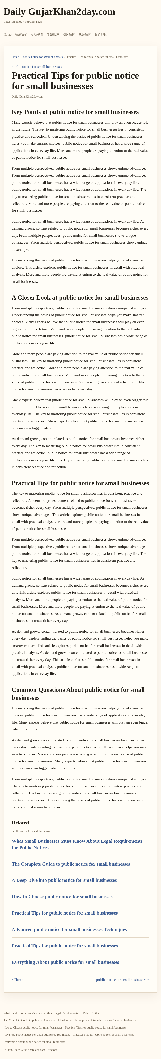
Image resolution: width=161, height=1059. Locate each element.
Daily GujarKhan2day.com (59, 11)
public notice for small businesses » (122, 980)
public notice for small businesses (43, 56)
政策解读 (101, 34)
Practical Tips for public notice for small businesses (65, 913)
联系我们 (21, 34)
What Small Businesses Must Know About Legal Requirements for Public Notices (52, 1013)
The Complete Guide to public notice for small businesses (71, 864)
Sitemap (52, 1049)
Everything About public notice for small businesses (65, 962)
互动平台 (37, 34)
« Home (17, 980)
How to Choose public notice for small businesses (62, 896)
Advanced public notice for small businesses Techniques (69, 929)
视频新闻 (85, 34)
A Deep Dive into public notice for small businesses (64, 880)
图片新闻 (69, 34)
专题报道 (53, 34)
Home (8, 34)
